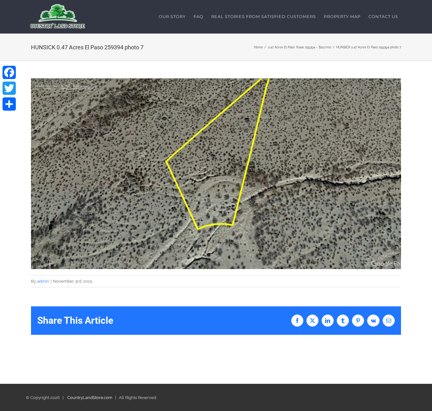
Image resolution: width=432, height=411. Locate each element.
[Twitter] (9, 88)
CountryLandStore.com (89, 397)
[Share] (9, 104)
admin (43, 281)
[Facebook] (9, 72)
